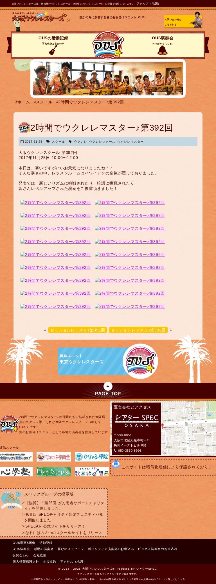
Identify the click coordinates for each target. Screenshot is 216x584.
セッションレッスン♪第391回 (77, 330)
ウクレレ (80, 141)
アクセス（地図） (149, 3)
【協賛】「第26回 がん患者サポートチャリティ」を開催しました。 (64, 505)
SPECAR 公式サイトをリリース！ (55, 526)
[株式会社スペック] (11, 509)
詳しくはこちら (176, 579)
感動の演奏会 (44, 549)
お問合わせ (21, 555)
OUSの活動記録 (53, 40)
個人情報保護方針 (26, 561)
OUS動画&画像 (24, 542)
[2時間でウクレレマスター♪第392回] (56, 202)
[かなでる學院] (92, 460)
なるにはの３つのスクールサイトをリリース (63, 533)
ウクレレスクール (102, 141)
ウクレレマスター (130, 141)
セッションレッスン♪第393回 (138, 330)
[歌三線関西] (92, 475)
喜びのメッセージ (71, 549)
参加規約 (49, 561)
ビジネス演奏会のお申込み (157, 549)
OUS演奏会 (162, 40)
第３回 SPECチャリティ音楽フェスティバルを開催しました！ (63, 517)
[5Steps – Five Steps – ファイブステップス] (54, 475)
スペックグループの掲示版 (49, 494)
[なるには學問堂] (54, 460)
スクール (58, 141)
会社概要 (39, 555)
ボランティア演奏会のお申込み (111, 549)
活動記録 (46, 542)
